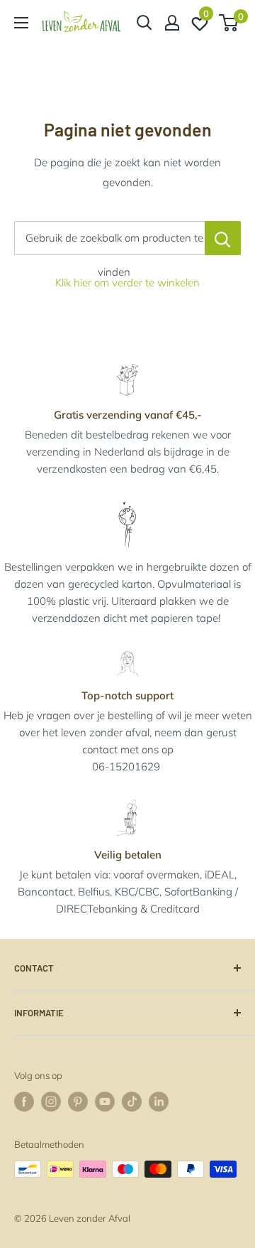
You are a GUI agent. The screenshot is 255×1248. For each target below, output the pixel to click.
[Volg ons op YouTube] (105, 1102)
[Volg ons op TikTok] (132, 1102)
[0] (229, 22)
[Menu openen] (21, 22)
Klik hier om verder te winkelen (127, 282)
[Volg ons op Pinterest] (78, 1102)
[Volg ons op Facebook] (24, 1102)
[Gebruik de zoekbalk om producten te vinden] (223, 238)
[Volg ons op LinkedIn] (159, 1102)
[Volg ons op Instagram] (51, 1102)
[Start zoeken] (144, 23)
